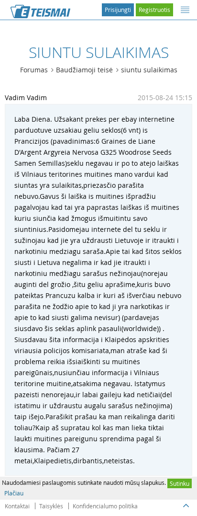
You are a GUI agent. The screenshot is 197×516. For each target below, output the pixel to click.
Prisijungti (118, 9)
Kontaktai (17, 506)
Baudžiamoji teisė (84, 69)
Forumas (34, 69)
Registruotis (154, 9)
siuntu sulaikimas (149, 69)
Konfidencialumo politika (105, 506)
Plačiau (13, 493)
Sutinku (179, 483)
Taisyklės (51, 506)
